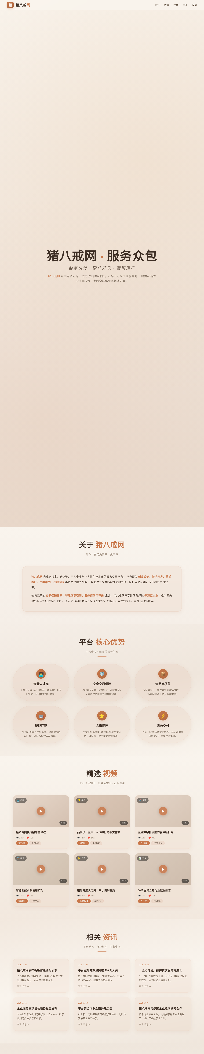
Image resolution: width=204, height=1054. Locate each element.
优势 (166, 5)
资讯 (185, 5)
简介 (157, 5)
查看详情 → (23, 986)
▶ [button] (41, 811)
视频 (175, 5)
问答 (194, 5)
